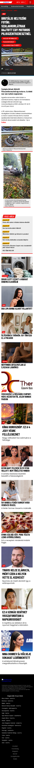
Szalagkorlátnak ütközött (11, 45)
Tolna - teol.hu (6, 735)
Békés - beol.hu (6, 703)
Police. (3, 122)
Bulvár (15, 754)
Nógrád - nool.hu (6, 728)
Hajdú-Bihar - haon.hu (8, 718)
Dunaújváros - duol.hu (8, 710)
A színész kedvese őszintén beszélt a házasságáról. (13, 475)
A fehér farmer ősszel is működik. (16, 508)
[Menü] (30, 2)
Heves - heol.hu (6, 720)
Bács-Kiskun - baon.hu (8, 698)
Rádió (15, 759)
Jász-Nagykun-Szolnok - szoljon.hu (12, 723)
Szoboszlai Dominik (17, 6)
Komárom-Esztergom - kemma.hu (11, 725)
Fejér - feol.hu (5, 713)
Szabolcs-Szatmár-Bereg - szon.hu (12, 733)
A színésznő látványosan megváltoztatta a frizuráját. (14, 662)
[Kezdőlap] (6, 2)
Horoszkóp (4, 6)
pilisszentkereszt (8, 42)
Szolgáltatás (15, 756)
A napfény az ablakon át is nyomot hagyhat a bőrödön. (15, 624)
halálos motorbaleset (10, 38)
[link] (5, 276)
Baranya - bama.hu (7, 701)
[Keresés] (26, 2)
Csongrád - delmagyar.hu (9, 708)
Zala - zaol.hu (6, 742)
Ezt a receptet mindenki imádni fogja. (15, 541)
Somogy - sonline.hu (8, 730)
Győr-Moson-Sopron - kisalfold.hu (11, 715)
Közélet (15, 746)
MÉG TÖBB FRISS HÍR (8, 250)
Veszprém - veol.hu (7, 740)
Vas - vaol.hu (5, 738)
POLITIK (9, 10)
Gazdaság (15, 749)
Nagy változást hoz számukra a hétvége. (16, 439)
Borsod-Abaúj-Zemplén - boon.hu (11, 706)
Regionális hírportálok (15, 696)
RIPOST (3, 10)
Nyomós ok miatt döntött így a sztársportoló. (16, 582)
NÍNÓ (15, 10)
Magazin (15, 751)
